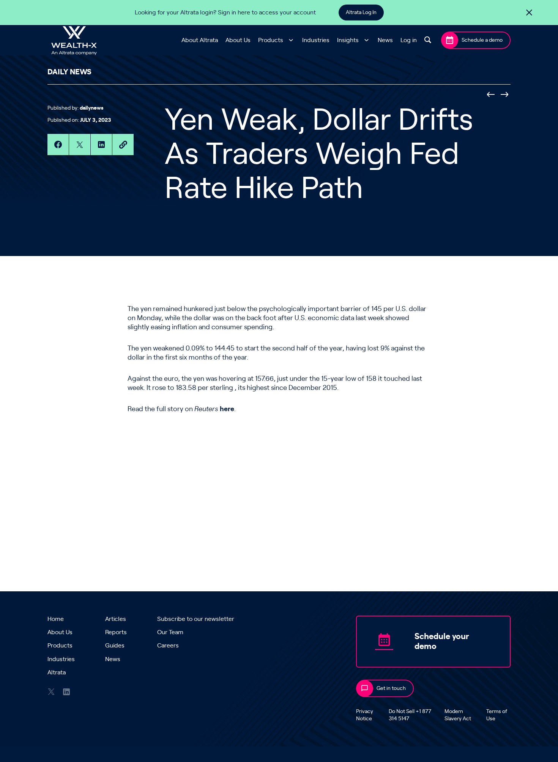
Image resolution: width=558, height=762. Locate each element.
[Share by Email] (123, 144)
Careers (168, 646)
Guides (115, 646)
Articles (115, 619)
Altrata (56, 672)
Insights (348, 40)
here (227, 409)
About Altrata (199, 40)
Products (270, 40)
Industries (315, 40)
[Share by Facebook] (58, 144)
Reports (116, 632)
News (385, 40)
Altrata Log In (361, 12)
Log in (408, 40)
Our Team (170, 632)
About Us (238, 40)
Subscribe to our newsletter (195, 619)
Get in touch (391, 688)
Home (55, 619)
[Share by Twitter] (79, 144)
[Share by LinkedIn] (101, 144)
